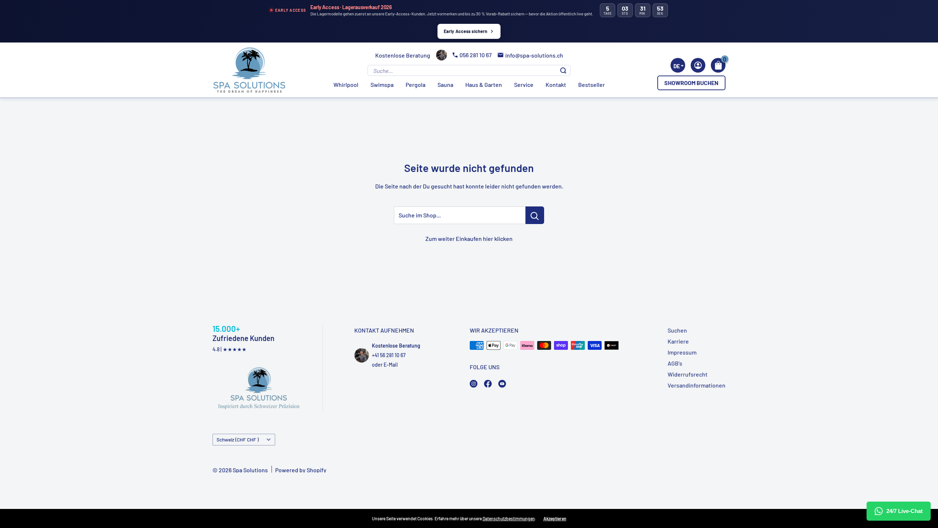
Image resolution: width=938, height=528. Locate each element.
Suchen (677, 330)
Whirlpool (345, 84)
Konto (698, 65)
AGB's (675, 363)
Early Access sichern (466, 31)
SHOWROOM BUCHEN (691, 82)
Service (523, 84)
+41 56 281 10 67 (389, 355)
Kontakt (556, 84)
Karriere (678, 341)
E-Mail (391, 365)
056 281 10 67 (475, 54)
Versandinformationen (696, 385)
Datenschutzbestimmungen (509, 518)
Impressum (682, 352)
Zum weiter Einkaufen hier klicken (469, 238)
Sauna (445, 84)
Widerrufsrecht (688, 374)
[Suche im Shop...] (534, 215)
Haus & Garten (483, 84)
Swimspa (382, 84)
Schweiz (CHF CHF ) (238, 439)
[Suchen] (563, 70)
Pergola (415, 84)
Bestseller (591, 84)
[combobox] (678, 65)
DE (676, 66)
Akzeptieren (554, 518)
